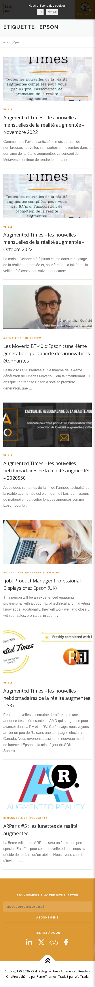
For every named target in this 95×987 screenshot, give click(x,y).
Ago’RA (9, 572)
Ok (40, 12)
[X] (41, 942)
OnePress (13, 976)
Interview (33, 338)
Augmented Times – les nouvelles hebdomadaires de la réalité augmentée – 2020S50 (46, 470)
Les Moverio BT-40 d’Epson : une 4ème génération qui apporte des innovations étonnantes (46, 353)
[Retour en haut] (47, 961)
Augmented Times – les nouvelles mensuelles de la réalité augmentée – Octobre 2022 (43, 241)
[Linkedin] (29, 942)
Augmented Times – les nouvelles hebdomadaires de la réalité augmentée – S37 (46, 697)
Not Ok (52, 12)
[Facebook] (66, 942)
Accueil (7, 42)
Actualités (12, 338)
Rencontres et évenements (25, 817)
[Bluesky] (53, 942)
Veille (8, 109)
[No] (89, 10)
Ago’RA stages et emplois (39, 572)
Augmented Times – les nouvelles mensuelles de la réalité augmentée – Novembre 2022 (43, 124)
